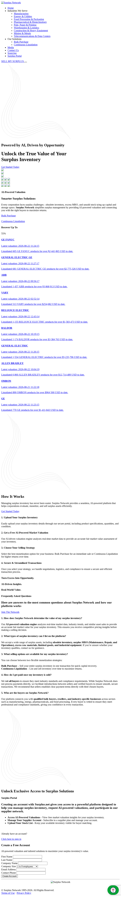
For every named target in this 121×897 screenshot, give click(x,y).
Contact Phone (8, 872)
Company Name (9, 863)
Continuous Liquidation (25, 44)
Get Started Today (10, 167)
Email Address (8, 869)
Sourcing (12, 53)
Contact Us (13, 50)
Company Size (8, 866)
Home (11, 8)
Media (11, 47)
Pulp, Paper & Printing (25, 25)
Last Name (6, 860)
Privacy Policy (24, 893)
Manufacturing (21, 13)
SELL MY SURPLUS (12, 61)
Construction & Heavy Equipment (31, 30)
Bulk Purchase (21, 41)
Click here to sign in (11, 839)
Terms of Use (8, 893)
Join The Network (10, 612)
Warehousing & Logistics (26, 27)
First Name (6, 856)
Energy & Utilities (23, 16)
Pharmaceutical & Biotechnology (30, 22)
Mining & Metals (22, 33)
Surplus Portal (15, 56)
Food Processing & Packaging (29, 19)
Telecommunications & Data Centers (32, 36)
